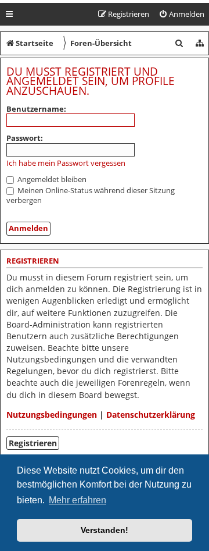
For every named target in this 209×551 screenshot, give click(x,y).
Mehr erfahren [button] (77, 500)
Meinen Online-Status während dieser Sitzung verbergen (90, 195)
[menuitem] (181, 14)
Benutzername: (36, 109)
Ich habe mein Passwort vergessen (65, 163)
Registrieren (33, 443)
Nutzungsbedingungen (51, 414)
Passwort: (24, 138)
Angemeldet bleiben (51, 179)
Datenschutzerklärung (150, 414)
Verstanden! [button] (104, 530)
